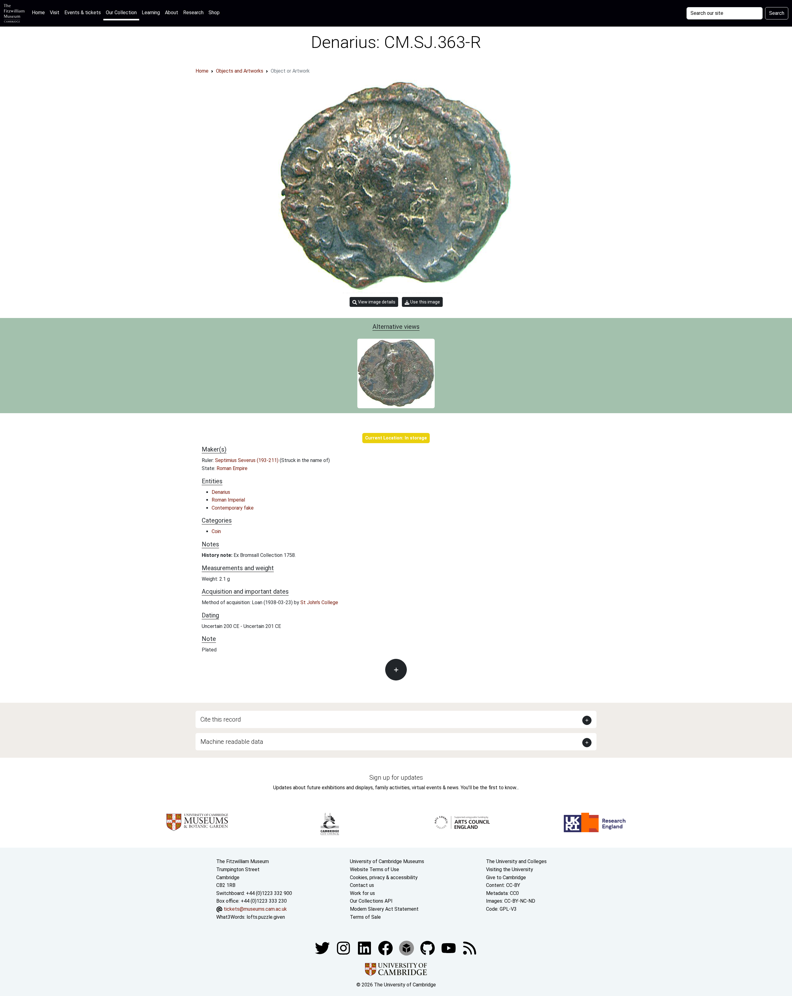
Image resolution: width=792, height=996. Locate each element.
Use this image (424, 301)
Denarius (221, 492)
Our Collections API (371, 901)
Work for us (362, 893)
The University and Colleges (516, 861)
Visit (54, 12)
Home (39, 12)
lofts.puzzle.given (266, 917)
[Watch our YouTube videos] (449, 948)
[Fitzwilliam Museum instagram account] (344, 948)
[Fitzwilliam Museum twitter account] (323, 948)
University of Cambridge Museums (387, 861)
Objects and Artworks (239, 71)
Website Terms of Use (374, 869)
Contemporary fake (233, 508)
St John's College (319, 602)
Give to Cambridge (506, 877)
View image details (376, 301)
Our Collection (121, 12)
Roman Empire (232, 468)
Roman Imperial (228, 500)
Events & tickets (82, 12)
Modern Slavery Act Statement (384, 909)
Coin (216, 531)
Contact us (362, 885)
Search (776, 13)
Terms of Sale (365, 917)
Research (193, 12)
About (171, 12)
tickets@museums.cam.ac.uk (255, 909)
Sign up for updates (396, 777)
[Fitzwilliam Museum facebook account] (365, 948)
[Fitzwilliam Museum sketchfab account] (407, 948)
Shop (214, 12)
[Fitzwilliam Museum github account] (428, 948)
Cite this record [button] (220, 719)
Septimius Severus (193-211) (247, 460)
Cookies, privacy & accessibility (384, 877)
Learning (151, 12)
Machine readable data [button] (231, 741)
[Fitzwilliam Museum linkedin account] (386, 948)
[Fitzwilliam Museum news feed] (470, 948)
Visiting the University (509, 869)
